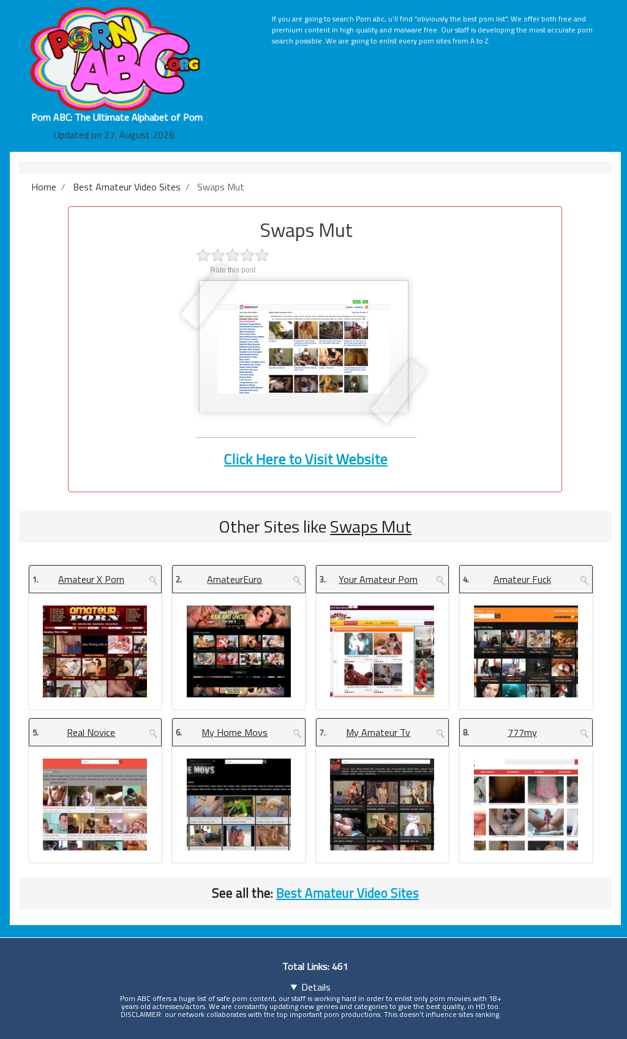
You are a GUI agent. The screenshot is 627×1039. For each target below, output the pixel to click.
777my (522, 732)
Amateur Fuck (522, 579)
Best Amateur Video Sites (347, 892)
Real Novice (91, 732)
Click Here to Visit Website (306, 459)
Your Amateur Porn (378, 579)
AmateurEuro (234, 579)
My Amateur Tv (378, 732)
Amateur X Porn (91, 579)
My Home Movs (234, 732)
